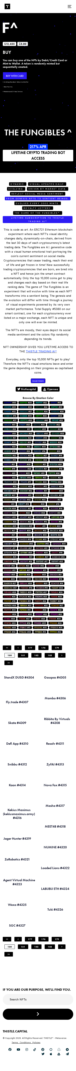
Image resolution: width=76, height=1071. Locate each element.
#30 (10, 402)
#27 (26, 411)
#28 (26, 407)
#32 (24, 447)
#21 (9, 425)
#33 (56, 407)
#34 (38, 566)
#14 (10, 416)
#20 (10, 442)
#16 (56, 455)
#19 (23, 504)
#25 (26, 402)
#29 (26, 438)
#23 (57, 420)
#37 (10, 420)
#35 (10, 491)
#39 (25, 477)
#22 (41, 402)
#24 (41, 407)
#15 (41, 486)
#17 (25, 482)
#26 (26, 420)
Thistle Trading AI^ (41, 351)
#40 (42, 420)
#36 (26, 614)
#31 (25, 442)
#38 (41, 438)
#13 (41, 522)
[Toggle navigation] (60, 6)
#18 (56, 402)
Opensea (52, 389)
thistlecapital (28, 389)
